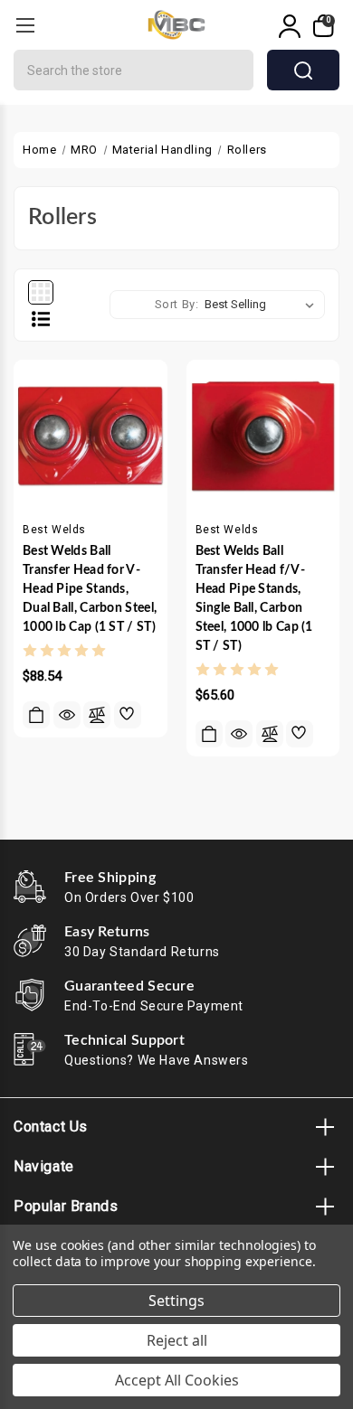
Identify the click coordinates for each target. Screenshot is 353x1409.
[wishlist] (127, 714)
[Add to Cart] (36, 714)
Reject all (177, 1340)
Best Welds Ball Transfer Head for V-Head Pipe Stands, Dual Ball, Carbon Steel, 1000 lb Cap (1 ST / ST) (90, 589)
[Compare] (96, 714)
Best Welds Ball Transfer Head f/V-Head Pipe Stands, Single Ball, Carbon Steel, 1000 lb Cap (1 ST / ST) (254, 599)
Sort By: (177, 304)
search (303, 70)
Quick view (67, 714)
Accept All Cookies (177, 1380)
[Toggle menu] (25, 25)
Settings (176, 1300)
